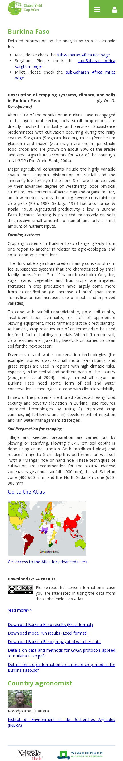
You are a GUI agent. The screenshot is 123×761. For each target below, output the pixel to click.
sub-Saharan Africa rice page (83, 55)
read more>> (20, 610)
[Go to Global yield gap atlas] (25, 8)
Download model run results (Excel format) (48, 633)
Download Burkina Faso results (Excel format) (50, 624)
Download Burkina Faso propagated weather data (54, 641)
